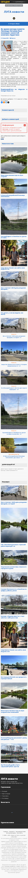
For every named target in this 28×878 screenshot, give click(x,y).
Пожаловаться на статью (8, 95)
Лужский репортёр (13, 454)
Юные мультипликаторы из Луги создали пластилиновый (12, 711)
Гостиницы (5, 798)
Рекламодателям (21, 831)
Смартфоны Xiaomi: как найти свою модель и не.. (13, 268)
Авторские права (11, 833)
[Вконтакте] (14, 18)
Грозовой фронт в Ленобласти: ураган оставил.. (14, 237)
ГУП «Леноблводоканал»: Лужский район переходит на (13, 545)
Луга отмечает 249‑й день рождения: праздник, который (14, 336)
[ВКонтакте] (2, 102)
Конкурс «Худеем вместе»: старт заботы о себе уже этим (12, 617)
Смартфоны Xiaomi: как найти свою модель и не (13, 650)
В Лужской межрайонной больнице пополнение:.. (13, 196)
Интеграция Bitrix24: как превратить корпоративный (14, 677)
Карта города (6, 793)
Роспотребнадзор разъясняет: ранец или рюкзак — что (14, 738)
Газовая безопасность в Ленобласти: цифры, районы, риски (14, 590)
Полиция (4, 791)
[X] (8, 102)
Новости (13, 334)
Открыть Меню (15, 23)
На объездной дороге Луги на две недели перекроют (14, 388)
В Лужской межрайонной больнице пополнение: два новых (14, 456)
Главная (5, 831)
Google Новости (7, 91)
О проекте (12, 831)
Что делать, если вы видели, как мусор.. (12, 313)
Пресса (13, 38)
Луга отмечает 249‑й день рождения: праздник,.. (13, 288)
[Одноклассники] (4, 102)
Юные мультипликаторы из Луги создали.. (12, 176)
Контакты (20, 833)
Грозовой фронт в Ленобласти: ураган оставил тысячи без (14, 433)
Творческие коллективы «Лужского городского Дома (14, 567)
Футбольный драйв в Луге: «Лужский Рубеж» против (10, 765)
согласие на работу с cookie (12, 866)
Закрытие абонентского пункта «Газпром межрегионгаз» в (14, 365)
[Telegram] (6, 102)
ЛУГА (15, 99)
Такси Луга (5, 796)
